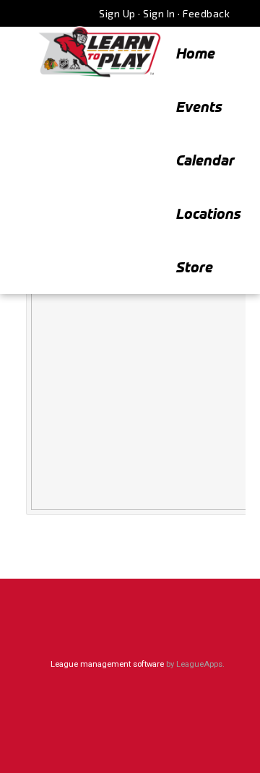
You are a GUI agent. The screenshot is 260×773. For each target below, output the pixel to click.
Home (195, 53)
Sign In (159, 13)
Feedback (206, 13)
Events (199, 107)
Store (194, 267)
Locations (208, 213)
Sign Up (117, 13)
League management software (107, 664)
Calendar (205, 160)
